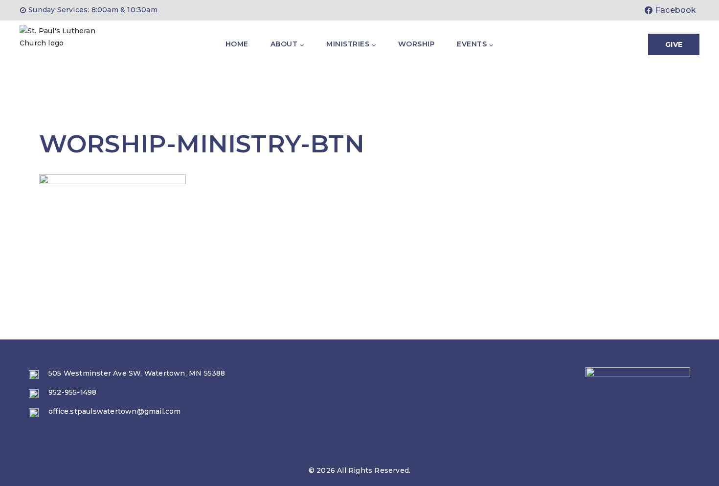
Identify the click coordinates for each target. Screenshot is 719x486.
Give (673, 44)
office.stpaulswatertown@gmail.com (114, 411)
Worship (416, 44)
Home (236, 44)
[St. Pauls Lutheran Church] (68, 44)
